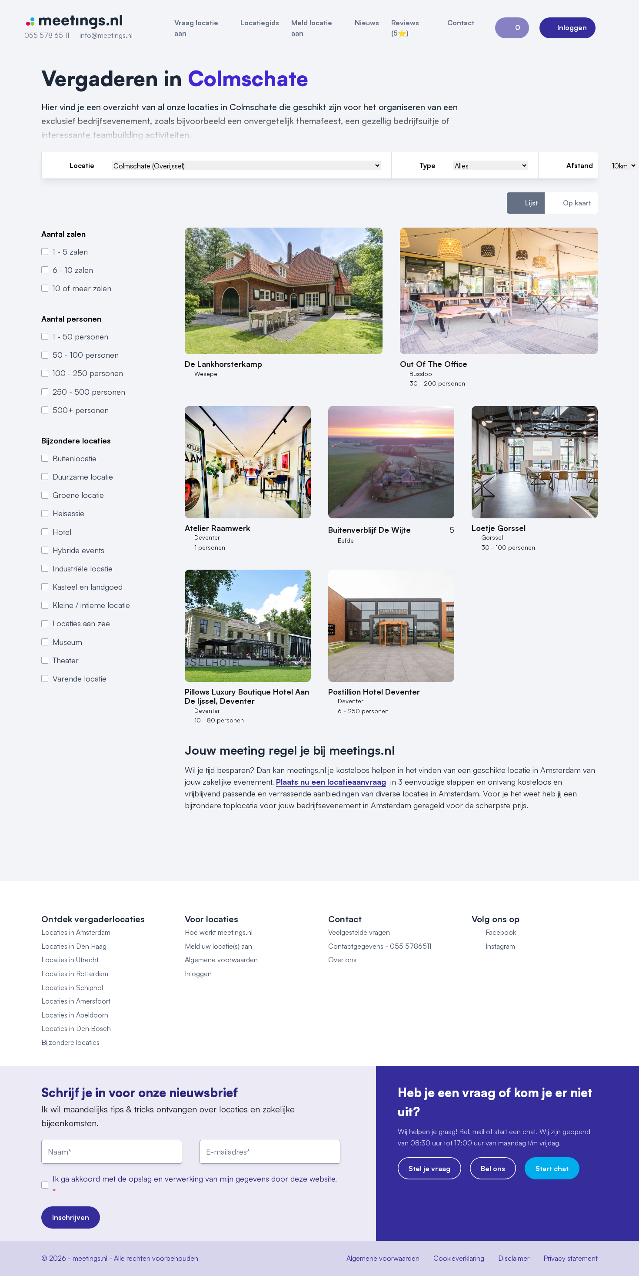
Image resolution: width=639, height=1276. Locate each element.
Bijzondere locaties (70, 1042)
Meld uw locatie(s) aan (218, 946)
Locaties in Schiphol (72, 987)
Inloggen (198, 973)
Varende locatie (79, 678)
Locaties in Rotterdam (74, 973)
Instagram (500, 946)
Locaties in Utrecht (70, 959)
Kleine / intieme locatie (91, 605)
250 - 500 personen (89, 391)
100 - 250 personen (88, 373)
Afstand (579, 165)
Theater (66, 660)
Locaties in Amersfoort (75, 1001)
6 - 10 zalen (73, 270)
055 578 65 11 (46, 35)
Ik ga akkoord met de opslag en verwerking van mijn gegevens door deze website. (195, 1178)
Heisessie (68, 513)
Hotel (62, 532)
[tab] (526, 203)
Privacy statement (570, 1258)
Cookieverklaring (458, 1258)
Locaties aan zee (81, 623)
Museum (67, 642)
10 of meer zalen (82, 288)
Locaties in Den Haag (73, 946)
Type (427, 165)
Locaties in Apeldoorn (74, 1015)
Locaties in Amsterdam (75, 932)
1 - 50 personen (80, 336)
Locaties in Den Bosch (76, 1028)
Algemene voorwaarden (221, 959)
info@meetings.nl (106, 35)
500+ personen (81, 410)
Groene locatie (78, 495)
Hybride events (78, 550)
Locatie (82, 165)
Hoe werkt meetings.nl (219, 932)
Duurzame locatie (83, 476)
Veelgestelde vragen (359, 932)
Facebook (501, 932)
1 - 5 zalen (70, 251)
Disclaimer (513, 1258)
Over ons (342, 959)
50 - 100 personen (86, 355)
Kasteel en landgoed (88, 586)
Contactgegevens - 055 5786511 (379, 946)
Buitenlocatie (75, 458)
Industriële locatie (83, 568)
